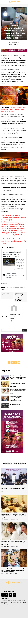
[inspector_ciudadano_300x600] (12, 453)
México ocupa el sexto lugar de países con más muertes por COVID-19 (7, 296)
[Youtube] (14, 595)
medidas (17, 287)
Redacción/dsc (15, 42)
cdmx (7, 287)
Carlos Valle (6, 491)
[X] (16, 320)
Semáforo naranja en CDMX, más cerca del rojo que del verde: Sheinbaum (13, 110)
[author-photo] (2, 492)
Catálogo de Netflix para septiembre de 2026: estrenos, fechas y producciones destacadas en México (17, 398)
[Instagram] (14, 320)
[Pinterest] (15, 362)
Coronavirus (14, 25)
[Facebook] (11, 320)
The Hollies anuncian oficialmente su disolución (16, 405)
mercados (22, 287)
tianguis (4, 289)
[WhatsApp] (19, 362)
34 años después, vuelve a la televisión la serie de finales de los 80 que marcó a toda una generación (17, 384)
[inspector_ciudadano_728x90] (14, 51)
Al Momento (11, 23)
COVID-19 (12, 287)
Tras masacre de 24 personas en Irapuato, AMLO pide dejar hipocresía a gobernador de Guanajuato (20, 297)
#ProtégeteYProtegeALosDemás (13, 233)
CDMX (18, 23)
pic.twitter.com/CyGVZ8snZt (11, 235)
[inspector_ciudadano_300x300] (12, 352)
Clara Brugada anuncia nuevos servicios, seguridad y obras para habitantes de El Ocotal (18, 377)
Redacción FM (6, 519)
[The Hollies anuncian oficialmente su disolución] (5, 405)
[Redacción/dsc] (14, 308)
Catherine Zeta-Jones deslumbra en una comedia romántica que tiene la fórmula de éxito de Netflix (18, 391)
